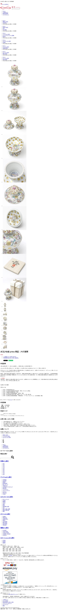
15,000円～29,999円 (6, 533)
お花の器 (4, 480)
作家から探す (5, 27)
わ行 (4, 474)
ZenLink (10, 555)
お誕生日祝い (5, 48)
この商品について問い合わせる (9, 356)
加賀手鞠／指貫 (6, 506)
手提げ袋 (4, 525)
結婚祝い (4, 516)
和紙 (4, 511)
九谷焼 (4, 42)
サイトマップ (5, 604)
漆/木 (4, 505)
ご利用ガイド (5, 12)
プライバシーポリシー (7, 603)
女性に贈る (5, 59)
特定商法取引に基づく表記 (8, 602)
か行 (4, 464)
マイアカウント (6, 14)
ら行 (4, 473)
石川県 (4, 540)
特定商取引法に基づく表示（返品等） (11, 357)
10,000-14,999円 (6, 532)
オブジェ (4, 491)
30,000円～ (5, 22)
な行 (4, 468)
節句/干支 (5, 492)
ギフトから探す (6, 46)
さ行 (4, 466)
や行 (4, 472)
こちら (11, 399)
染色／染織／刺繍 (6, 508)
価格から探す (5, 21)
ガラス (4, 502)
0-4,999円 (4, 530)
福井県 (4, 542)
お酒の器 (4, 479)
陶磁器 (4, 501)
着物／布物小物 (6, 510)
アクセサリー (5, 489)
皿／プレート (5, 484)
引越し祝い (5, 517)
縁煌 (4, 605)
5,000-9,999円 (5, 531)
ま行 (4, 470)
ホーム (4, 11)
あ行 (4, 28)
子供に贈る (5, 521)
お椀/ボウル (5, 485)
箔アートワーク (6, 499)
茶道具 (4, 482)
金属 (4, 504)
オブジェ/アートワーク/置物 (8, 35)
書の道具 (4, 488)
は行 (4, 469)
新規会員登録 (5, 13)
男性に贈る (5, 53)
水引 (4, 507)
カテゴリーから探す (7, 41)
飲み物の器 (5, 483)
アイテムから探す (6, 34)
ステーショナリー (6, 490)
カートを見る (5, 4)
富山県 (4, 541)
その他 (4, 494)
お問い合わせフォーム (12, 594)
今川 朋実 (5, 29)
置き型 (4, 36)
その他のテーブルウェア (8, 486)
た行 (4, 467)
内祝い (4, 520)
